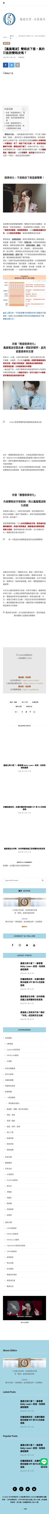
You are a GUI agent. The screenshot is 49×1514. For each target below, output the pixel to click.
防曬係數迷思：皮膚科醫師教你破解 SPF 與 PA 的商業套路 (24, 808)
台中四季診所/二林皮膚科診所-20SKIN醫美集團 (26, 1497)
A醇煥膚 (10, 1044)
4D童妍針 (10, 1174)
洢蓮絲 (9, 1192)
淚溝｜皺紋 (13, 702)
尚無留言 (21, 57)
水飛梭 (9, 1061)
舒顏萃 (9, 1215)
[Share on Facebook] (5, 65)
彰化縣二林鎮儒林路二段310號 (28, 1502)
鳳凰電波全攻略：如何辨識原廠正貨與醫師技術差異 (24, 848)
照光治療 (10, 1263)
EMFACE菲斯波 (12, 1234)
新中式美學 (9, 1074)
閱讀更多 (24, 926)
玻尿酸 (9, 1203)
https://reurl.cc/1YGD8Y (33, 683)
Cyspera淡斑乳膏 (13, 1049)
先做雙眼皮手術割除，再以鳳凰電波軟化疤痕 (15, 127)
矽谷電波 (10, 1269)
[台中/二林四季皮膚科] (24, 19)
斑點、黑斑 (11, 1115)
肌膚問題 (35, 702)
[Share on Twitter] (11, 65)
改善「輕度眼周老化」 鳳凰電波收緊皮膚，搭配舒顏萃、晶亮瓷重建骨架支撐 (15, 116)
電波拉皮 (29, 706)
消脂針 (9, 1198)
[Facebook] (15, 1489)
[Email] (34, 712)
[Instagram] (21, 1489)
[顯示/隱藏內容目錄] (23, 109)
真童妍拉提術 (10, 1086)
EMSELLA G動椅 (13, 1240)
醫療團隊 (8, 1163)
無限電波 (10, 1257)
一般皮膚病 (11, 1097)
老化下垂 (25, 702)
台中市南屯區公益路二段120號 (29, 1500)
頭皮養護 (10, 1150)
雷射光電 (6, 43)
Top (25, 1509)
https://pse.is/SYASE (31, 680)
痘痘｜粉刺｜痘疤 (13, 1126)
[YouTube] (34, 1489)
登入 (14, 865)
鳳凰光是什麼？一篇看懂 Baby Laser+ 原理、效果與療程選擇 (24, 766)
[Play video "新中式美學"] (24, 1308)
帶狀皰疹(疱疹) (13, 1103)
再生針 (9, 1186)
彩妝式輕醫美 (10, 1068)
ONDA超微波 (12, 1251)
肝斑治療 (8, 1157)
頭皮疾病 (10, 1144)
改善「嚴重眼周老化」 (14, 123)
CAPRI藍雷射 (12, 1228)
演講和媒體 (9, 1080)
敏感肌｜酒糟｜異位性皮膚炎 (17, 1109)
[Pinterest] (30, 712)
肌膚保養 (10, 1138)
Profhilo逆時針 (12, 1180)
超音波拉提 (11, 1280)
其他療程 (8, 1038)
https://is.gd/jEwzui (31, 689)
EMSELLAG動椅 (12, 1055)
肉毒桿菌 (10, 1209)
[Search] (42, 880)
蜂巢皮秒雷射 (12, 1274)
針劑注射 (8, 1168)
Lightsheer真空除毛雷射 (16, 1245)
